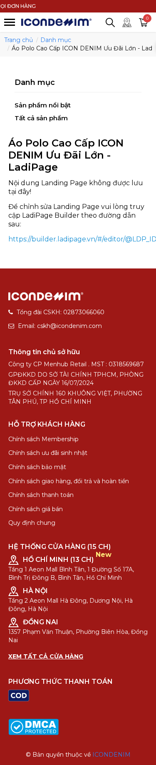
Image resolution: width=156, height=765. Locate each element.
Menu (9, 22)
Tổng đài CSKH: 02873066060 (60, 312)
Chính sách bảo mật (37, 467)
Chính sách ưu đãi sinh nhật (47, 453)
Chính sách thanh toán (41, 495)
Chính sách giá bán (35, 509)
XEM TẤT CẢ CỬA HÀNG (45, 656)
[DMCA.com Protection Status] (33, 726)
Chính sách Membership (43, 439)
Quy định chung (31, 523)
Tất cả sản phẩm (41, 118)
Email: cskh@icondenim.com (60, 326)
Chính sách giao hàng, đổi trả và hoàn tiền (68, 481)
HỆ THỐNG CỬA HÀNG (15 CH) (59, 547)
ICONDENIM (111, 754)
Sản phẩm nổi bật (43, 105)
